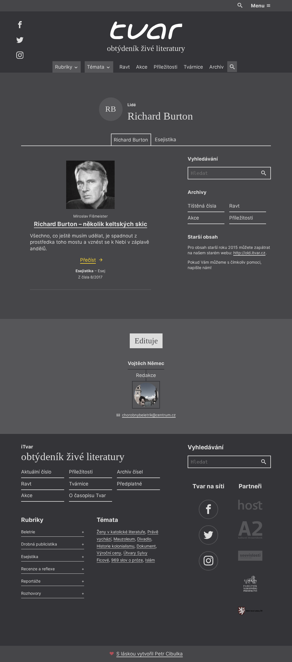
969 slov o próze (127, 560)
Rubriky (64, 67)
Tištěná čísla (202, 206)
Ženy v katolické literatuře (121, 531)
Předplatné (129, 484)
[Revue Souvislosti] (250, 556)
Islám (150, 560)
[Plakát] (90, 185)
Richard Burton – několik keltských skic (90, 224)
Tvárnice (193, 67)
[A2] (250, 531)
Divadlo (144, 538)
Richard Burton (131, 140)
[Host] (250, 505)
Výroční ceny (109, 552)
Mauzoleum (124, 538)
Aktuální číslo (36, 472)
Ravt (124, 67)
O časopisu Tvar (87, 495)
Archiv (216, 67)
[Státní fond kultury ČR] (250, 611)
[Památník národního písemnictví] (250, 584)
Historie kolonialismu (115, 546)
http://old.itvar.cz (249, 252)
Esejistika (165, 139)
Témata (96, 67)
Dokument (146, 546)
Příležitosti (165, 67)
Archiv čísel (130, 472)
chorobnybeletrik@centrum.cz (149, 415)
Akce (141, 67)
